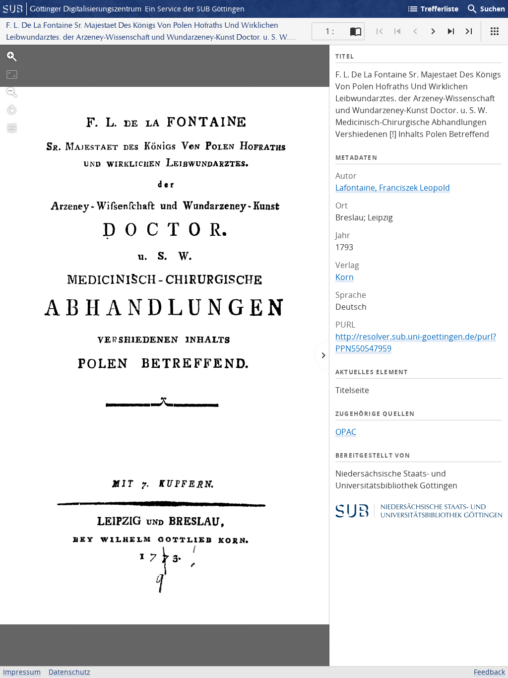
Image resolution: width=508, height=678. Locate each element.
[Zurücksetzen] (12, 74)
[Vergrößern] (12, 57)
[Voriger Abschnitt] (397, 31)
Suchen (485, 9)
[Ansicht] (494, 31)
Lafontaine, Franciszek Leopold (392, 187)
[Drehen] (12, 110)
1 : (329, 31)
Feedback (489, 672)
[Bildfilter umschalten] (12, 128)
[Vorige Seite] (415, 31)
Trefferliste (432, 9)
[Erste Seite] (379, 31)
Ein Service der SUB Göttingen (195, 8)
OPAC (345, 431)
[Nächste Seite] (433, 31)
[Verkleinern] (12, 92)
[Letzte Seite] (469, 31)
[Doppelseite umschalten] (356, 31)
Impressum (22, 672)
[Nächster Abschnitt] (451, 31)
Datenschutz (69, 672)
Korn (344, 276)
